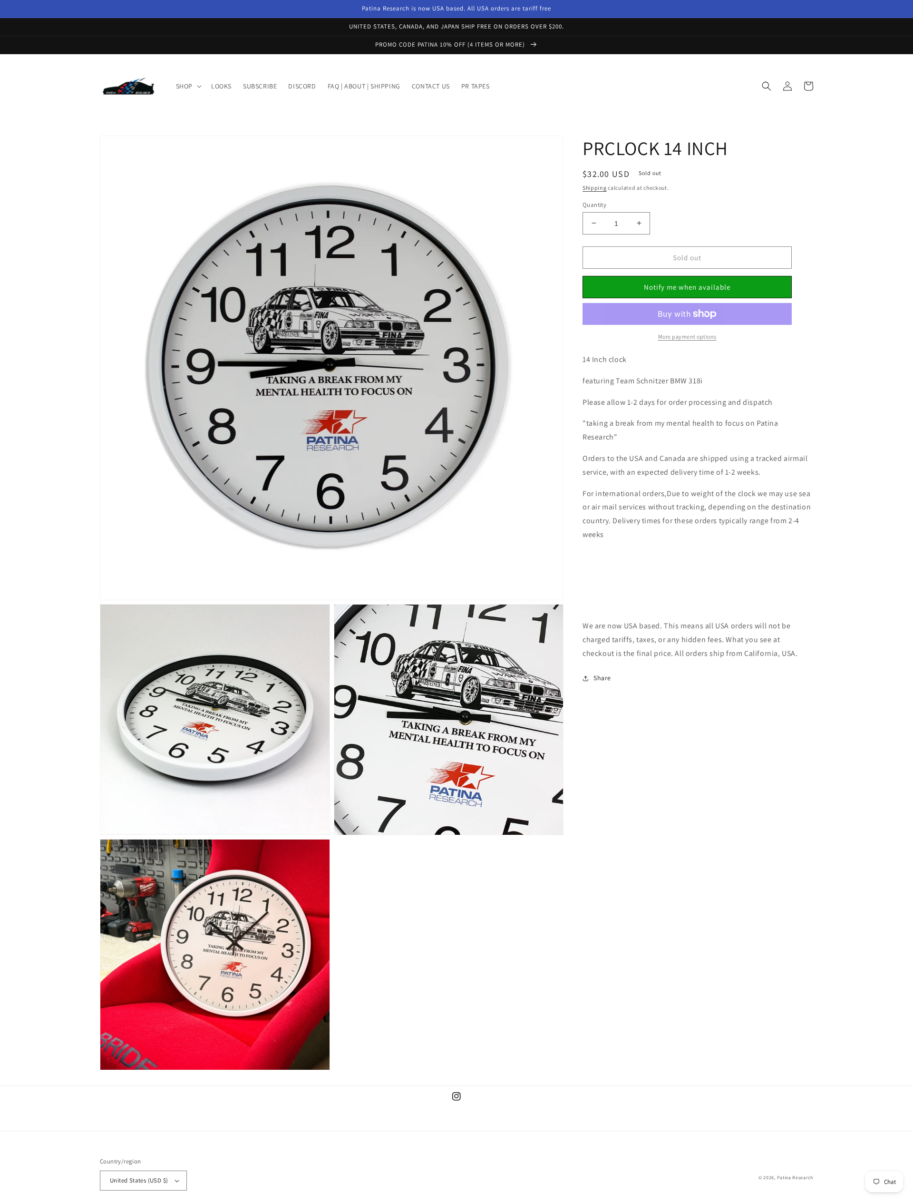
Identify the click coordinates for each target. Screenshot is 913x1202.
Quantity (594, 204)
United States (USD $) (139, 1180)
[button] (187, 86)
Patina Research (795, 1177)
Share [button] (602, 678)
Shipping (595, 187)
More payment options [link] (687, 336)
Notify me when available (687, 286)
